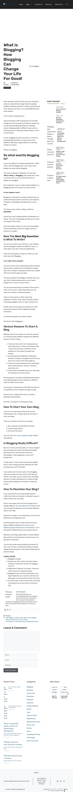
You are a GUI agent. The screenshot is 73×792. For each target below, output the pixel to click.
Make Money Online (33, 722)
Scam (29, 731)
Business (30, 690)
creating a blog (18, 617)
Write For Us (59, 4)
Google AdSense (32, 706)
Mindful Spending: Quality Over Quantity (60, 120)
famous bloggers (34, 448)
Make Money (31, 718)
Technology (31, 737)
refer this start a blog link (19, 435)
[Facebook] (8, 610)
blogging (11, 617)
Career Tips (31, 693)
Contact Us (38, 4)
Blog (27, 4)
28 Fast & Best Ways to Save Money (17, 619)
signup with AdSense (29, 506)
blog (7, 617)
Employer (30, 699)
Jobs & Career (32, 715)
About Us (49, 4)
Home (21, 4)
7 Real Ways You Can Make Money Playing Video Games (22, 621)
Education (30, 696)
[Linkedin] (5, 610)
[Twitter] (10, 610)
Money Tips (31, 725)
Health (29, 709)
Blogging (7, 87)
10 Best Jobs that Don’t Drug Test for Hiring (60, 154)
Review (29, 728)
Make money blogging (30, 617)
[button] (67, 4)
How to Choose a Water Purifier (61, 110)
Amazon (22, 527)
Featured (30, 703)
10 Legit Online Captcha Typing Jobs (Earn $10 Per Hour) (61, 180)
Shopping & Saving (33, 734)
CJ (35, 527)
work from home (32, 741)
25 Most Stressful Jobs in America (59, 166)
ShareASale (30, 527)
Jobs (28, 712)
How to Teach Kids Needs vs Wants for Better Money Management (61, 136)
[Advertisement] (36, 22)
